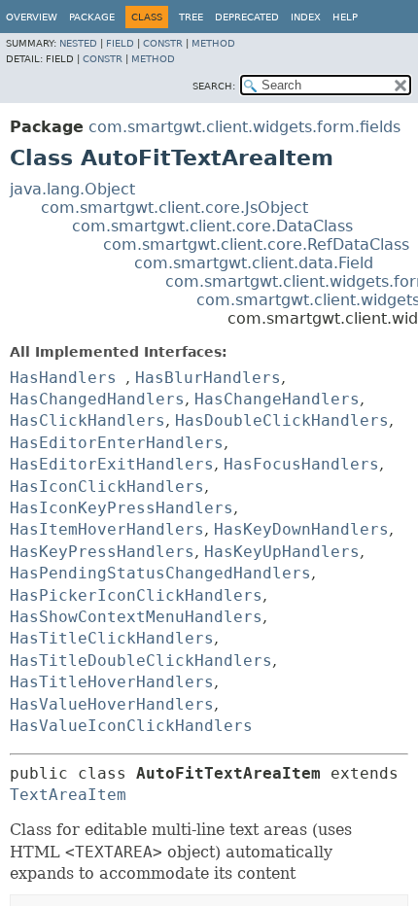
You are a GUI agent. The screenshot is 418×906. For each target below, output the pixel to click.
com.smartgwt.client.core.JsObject (174, 207)
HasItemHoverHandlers (107, 529)
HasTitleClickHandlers (112, 638)
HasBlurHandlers (208, 377)
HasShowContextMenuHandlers (136, 617)
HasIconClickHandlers (107, 486)
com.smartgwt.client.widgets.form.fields (244, 127)
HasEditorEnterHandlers (117, 443)
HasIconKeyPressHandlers (121, 508)
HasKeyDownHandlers (301, 529)
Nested (78, 43)
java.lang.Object (72, 189)
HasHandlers (63, 377)
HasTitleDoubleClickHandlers (141, 660)
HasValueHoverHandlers (112, 704)
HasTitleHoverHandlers (112, 682)
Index (306, 17)
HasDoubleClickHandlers (282, 420)
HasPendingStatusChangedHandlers (160, 573)
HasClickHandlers (87, 420)
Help (345, 17)
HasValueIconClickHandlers (131, 725)
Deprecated (247, 17)
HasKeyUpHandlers (282, 551)
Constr (163, 43)
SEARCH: (213, 86)
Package (92, 17)
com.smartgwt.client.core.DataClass (212, 226)
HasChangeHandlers (277, 399)
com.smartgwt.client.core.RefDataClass (256, 244)
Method (213, 43)
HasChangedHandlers (97, 399)
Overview (31, 17)
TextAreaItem (68, 794)
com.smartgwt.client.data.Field (253, 263)
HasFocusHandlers (301, 464)
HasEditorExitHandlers (112, 464)
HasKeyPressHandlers (102, 551)
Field (120, 43)
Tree (191, 17)
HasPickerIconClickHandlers (136, 595)
